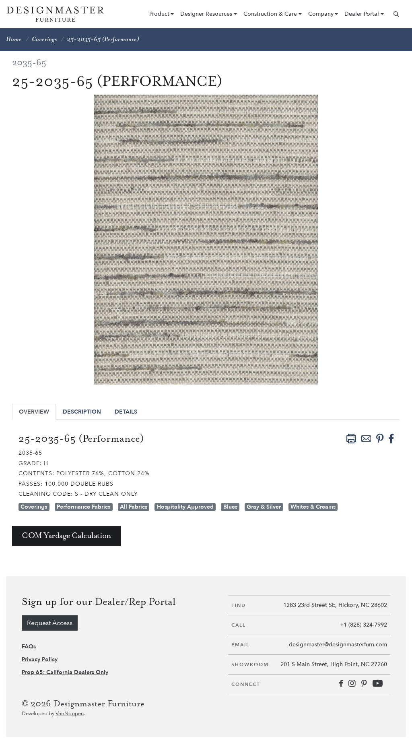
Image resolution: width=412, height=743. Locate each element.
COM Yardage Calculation (66, 535)
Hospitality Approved (185, 507)
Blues (230, 507)
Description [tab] (82, 412)
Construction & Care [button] (270, 14)
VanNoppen (70, 713)
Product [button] (159, 14)
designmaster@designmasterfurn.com (338, 644)
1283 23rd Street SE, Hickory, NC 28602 (335, 605)
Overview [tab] (34, 412)
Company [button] (321, 14)
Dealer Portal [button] (361, 14)
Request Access (49, 623)
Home (14, 39)
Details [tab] (126, 412)
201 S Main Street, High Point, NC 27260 (333, 664)
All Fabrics (133, 507)
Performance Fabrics (83, 507)
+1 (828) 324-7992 (363, 625)
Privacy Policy (40, 659)
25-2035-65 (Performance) (103, 39)
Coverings (44, 39)
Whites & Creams (313, 507)
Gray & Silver (264, 507)
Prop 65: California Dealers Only (65, 672)
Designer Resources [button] (206, 14)
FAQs (29, 646)
